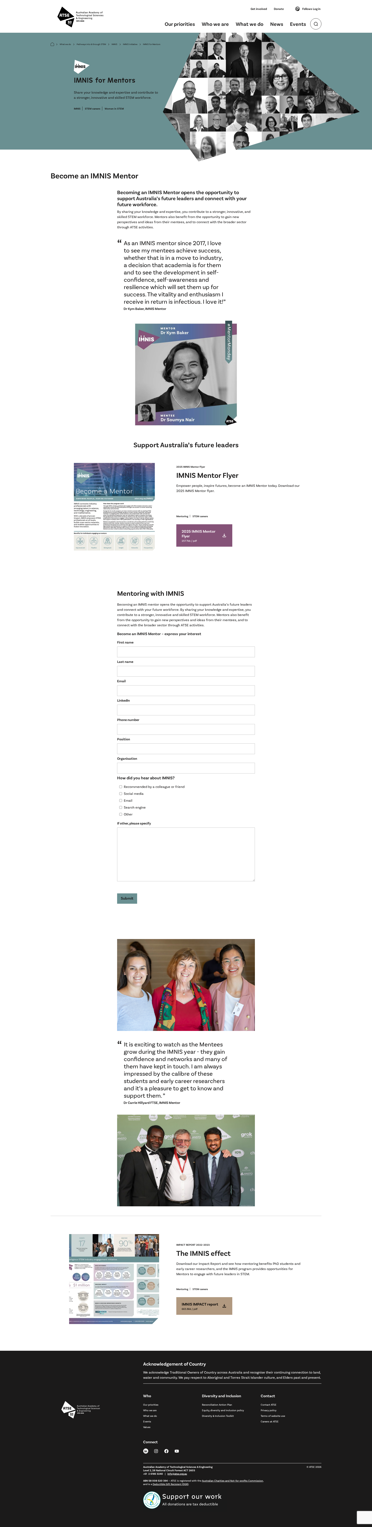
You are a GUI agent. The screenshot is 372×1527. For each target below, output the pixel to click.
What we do (249, 24)
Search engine (135, 807)
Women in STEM (114, 108)
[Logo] (81, 1451)
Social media (134, 793)
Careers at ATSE (270, 1421)
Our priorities (180, 24)
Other (128, 814)
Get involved (259, 9)
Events (298, 24)
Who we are (215, 24)
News (276, 24)
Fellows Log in (311, 9)
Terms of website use (273, 1415)
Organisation (127, 758)
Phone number (128, 720)
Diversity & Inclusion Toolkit (218, 1415)
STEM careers (92, 108)
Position (123, 739)
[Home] (52, 44)
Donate (279, 9)
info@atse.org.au (177, 1473)
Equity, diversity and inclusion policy (223, 1410)
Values (146, 1426)
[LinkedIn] (145, 1450)
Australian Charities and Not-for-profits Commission (232, 1480)
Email (121, 681)
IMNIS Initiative (130, 44)
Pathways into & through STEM (91, 44)
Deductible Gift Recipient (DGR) (170, 1483)
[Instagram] (156, 1450)
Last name (125, 661)
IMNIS (114, 44)
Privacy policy (268, 1410)
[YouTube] (176, 1450)
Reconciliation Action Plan (217, 1404)
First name (125, 642)
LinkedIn (123, 700)
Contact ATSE (268, 1404)
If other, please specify (134, 823)
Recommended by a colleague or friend (154, 786)
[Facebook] (166, 1450)
